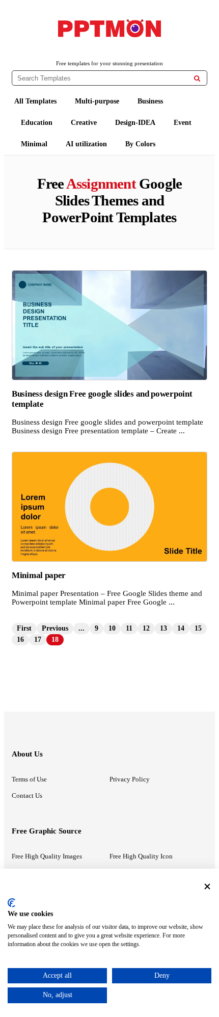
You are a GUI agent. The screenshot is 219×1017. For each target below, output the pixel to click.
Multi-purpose (97, 101)
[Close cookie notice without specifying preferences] (207, 886)
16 (20, 639)
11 (129, 628)
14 (180, 628)
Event (182, 122)
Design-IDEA (135, 122)
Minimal (34, 144)
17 (37, 639)
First (24, 628)
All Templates (35, 101)
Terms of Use (29, 779)
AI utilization (86, 144)
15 (198, 628)
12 (146, 628)
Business (150, 101)
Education (36, 122)
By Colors (140, 144)
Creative (84, 122)
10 (112, 628)
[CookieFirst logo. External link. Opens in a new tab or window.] (11, 902)
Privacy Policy (130, 779)
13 (163, 628)
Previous (55, 628)
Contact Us (27, 795)
